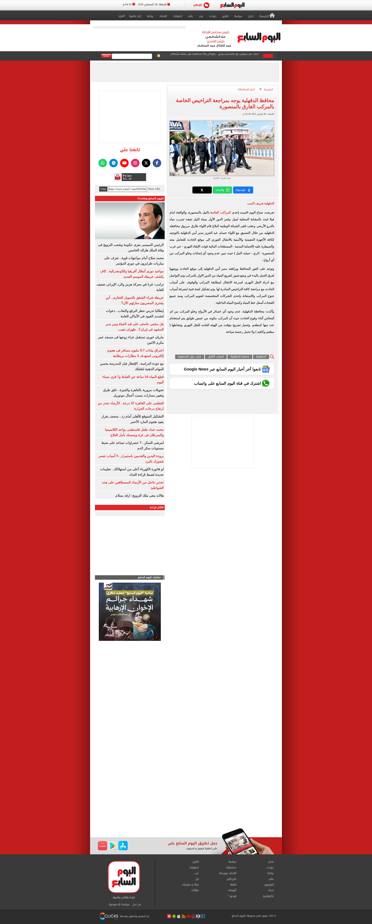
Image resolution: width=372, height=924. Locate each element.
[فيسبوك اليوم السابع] (157, 163)
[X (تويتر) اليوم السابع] (146, 163)
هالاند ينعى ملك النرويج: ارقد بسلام (139, 495)
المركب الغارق (216, 357)
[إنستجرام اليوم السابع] (135, 163)
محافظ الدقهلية (239, 357)
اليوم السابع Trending (150, 198)
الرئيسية (268, 89)
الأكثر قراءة (157, 507)
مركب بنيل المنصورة (189, 357)
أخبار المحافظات (246, 89)
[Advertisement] (186, 797)
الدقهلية (261, 357)
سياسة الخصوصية (119, 905)
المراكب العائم (221, 212)
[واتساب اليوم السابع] (102, 163)
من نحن (136, 905)
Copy (103, 189)
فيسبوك (240, 190)
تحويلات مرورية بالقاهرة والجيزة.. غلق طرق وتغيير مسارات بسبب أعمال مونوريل (216, 56)
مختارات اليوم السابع (149, 577)
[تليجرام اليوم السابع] (113, 163)
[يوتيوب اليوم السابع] (124, 163)
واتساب (219, 190)
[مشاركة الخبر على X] (202, 190)
